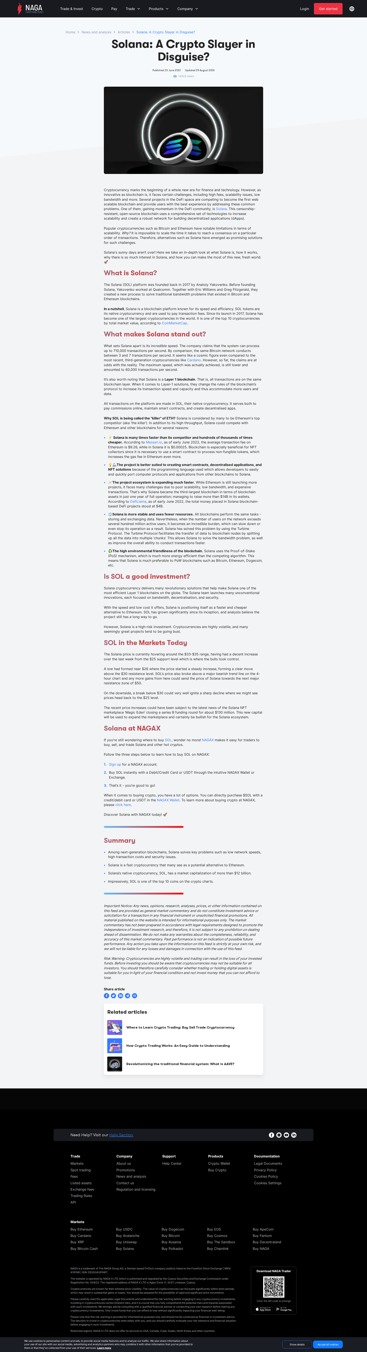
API (73, 1202)
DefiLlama (138, 501)
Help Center (172, 1163)
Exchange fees (82, 1189)
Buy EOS (214, 1229)
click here (123, 805)
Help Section (121, 1134)
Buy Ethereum (82, 1229)
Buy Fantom (262, 1235)
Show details (297, 1344)
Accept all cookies (328, 1344)
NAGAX (208, 740)
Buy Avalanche (127, 1235)
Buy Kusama (171, 1242)
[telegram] (127, 995)
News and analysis (96, 32)
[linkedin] (120, 995)
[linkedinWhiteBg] (293, 1135)
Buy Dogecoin (173, 1229)
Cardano (194, 360)
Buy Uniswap (126, 1242)
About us (123, 1163)
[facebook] (106, 995)
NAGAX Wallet (168, 800)
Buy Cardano (81, 1235)
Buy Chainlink (218, 1248)
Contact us (125, 1183)
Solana (221, 209)
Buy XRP (77, 1242)
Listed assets (81, 1183)
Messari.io (154, 442)
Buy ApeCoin (263, 1229)
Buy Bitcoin (171, 1235)
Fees (74, 1176)
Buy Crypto (217, 1170)
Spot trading (81, 1170)
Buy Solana (125, 1248)
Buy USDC (124, 1229)
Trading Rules (81, 1196)
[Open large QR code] (273, 1287)
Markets (77, 1163)
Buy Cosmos (217, 1235)
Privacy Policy (265, 1170)
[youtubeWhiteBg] (286, 1135)
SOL (168, 740)
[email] (134, 995)
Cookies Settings (267, 1183)
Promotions (125, 1170)
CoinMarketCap (174, 323)
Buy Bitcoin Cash (84, 1248)
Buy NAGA (261, 1248)
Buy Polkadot (172, 1248)
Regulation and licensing (135, 1189)
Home (70, 32)
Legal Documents (268, 1163)
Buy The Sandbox (221, 1242)
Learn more (104, 1347)
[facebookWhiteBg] (271, 1135)
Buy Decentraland (267, 1242)
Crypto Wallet (219, 1163)
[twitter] (113, 995)
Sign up (115, 764)
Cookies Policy (266, 1176)
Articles (124, 32)
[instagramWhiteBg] (279, 1135)
